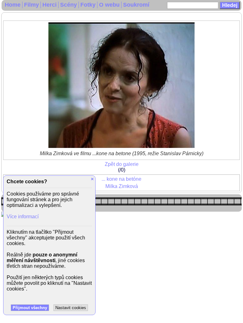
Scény (68, 5)
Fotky (88, 5)
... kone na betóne (121, 179)
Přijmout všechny (30, 307)
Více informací (23, 216)
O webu (109, 5)
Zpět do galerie (122, 164)
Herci (49, 5)
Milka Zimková (121, 186)
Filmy (31, 5)
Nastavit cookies (70, 307)
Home (13, 5)
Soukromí (136, 5)
